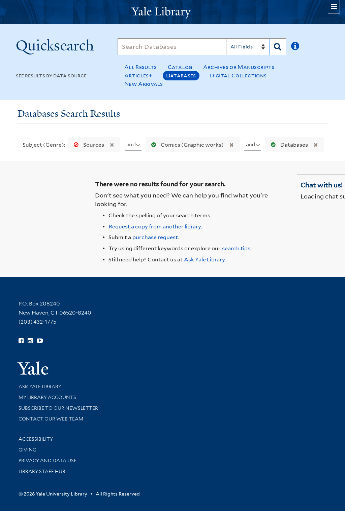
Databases (181, 75)
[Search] (277, 46)
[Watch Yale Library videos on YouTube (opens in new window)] (40, 341)
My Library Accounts (47, 397)
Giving (27, 449)
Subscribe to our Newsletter (58, 408)
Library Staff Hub (42, 471)
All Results (140, 67)
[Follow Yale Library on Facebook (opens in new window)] (21, 341)
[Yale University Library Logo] (172, 12)
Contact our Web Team (51, 419)
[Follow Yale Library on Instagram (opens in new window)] (30, 341)
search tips (236, 248)
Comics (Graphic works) (192, 145)
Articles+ (138, 75)
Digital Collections (238, 75)
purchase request (155, 237)
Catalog (180, 67)
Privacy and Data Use (47, 460)
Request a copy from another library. (155, 226)
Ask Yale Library (204, 259)
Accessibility (36, 439)
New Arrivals (143, 84)
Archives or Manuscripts (239, 67)
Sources (93, 145)
